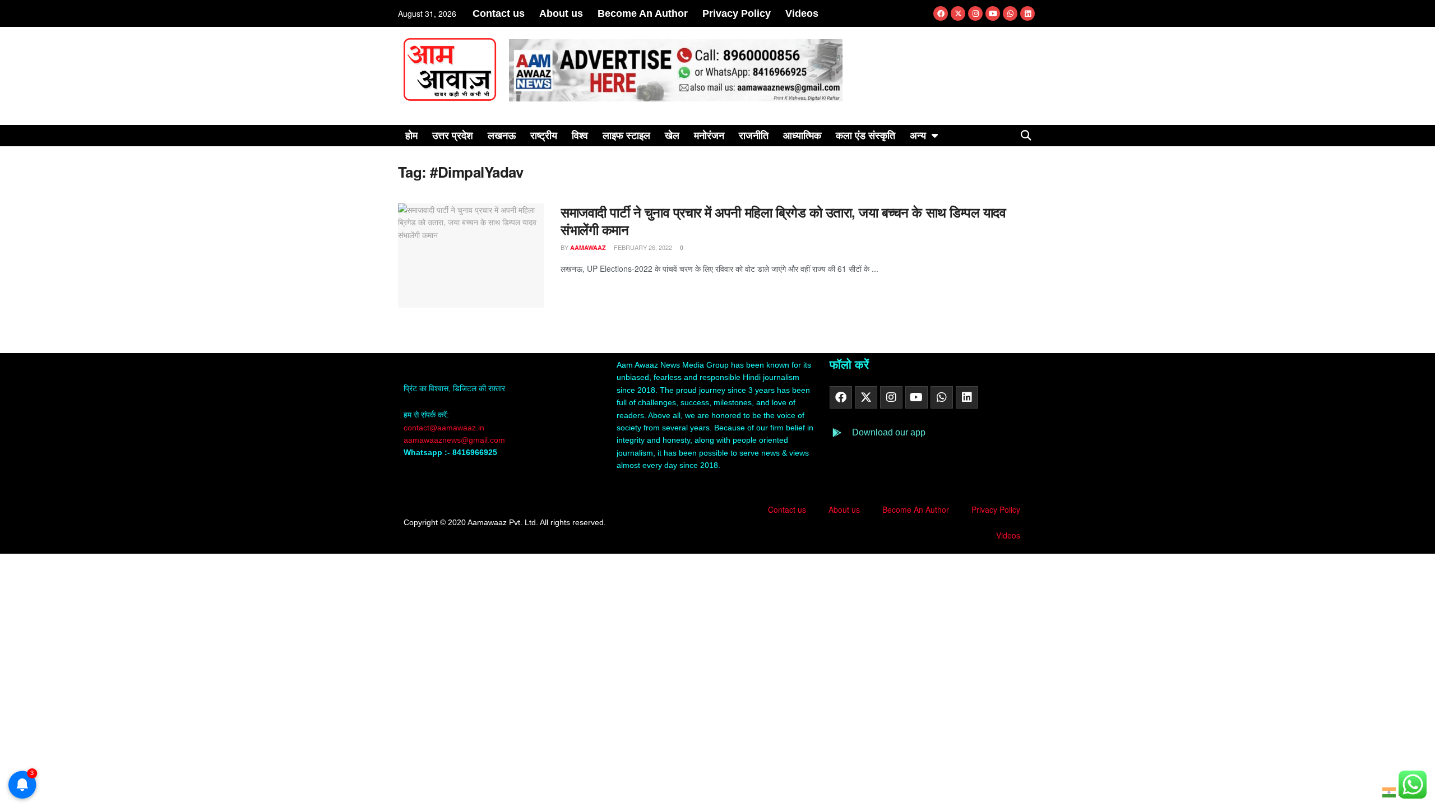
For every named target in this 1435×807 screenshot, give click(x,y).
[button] (1026, 135)
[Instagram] (975, 13)
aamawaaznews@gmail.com (454, 439)
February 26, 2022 (642, 247)
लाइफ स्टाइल (626, 135)
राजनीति (754, 135)
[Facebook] (940, 13)
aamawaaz (588, 247)
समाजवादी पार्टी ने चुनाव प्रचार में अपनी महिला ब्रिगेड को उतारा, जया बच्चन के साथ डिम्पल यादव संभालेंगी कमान (783, 220)
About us (561, 13)
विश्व (580, 135)
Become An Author (643, 13)
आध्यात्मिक (802, 135)
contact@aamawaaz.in (445, 427)
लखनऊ (502, 135)
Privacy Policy (736, 13)
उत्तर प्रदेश (452, 135)
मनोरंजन (709, 135)
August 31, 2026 (427, 13)
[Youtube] (992, 13)
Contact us (499, 13)
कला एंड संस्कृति (865, 135)
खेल (672, 135)
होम (411, 135)
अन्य (918, 135)
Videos (801, 13)
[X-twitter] (958, 13)
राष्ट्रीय (543, 135)
